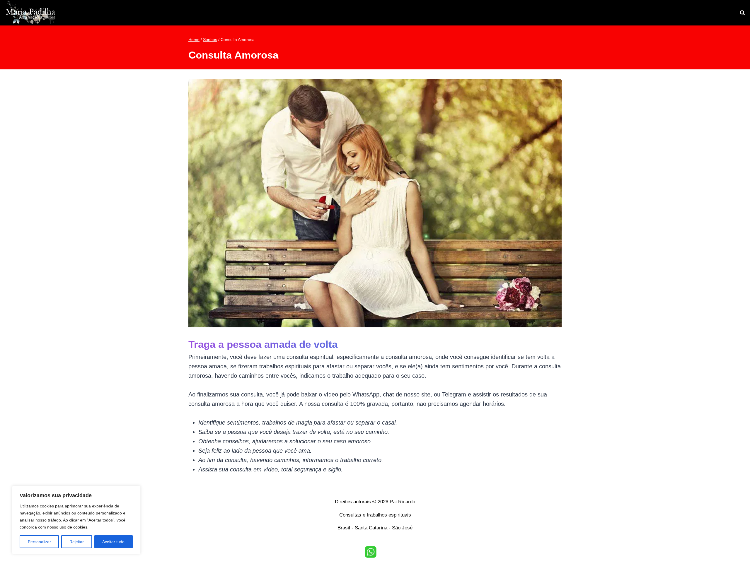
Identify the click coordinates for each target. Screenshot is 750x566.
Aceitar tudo (113, 541)
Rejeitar (76, 541)
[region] (76, 520)
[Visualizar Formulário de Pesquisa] (742, 13)
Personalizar (39, 541)
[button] (370, 552)
